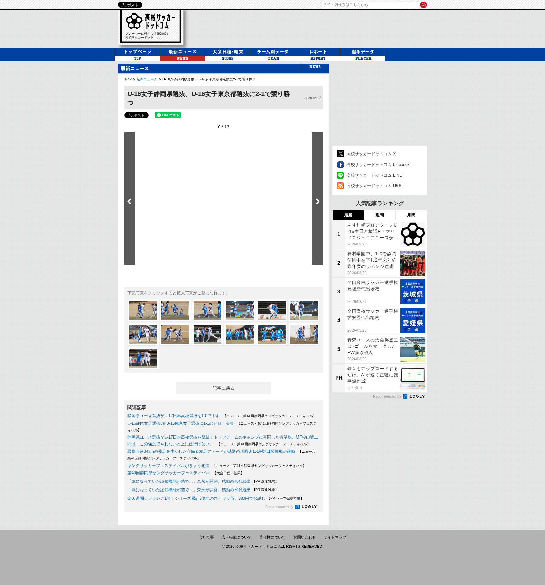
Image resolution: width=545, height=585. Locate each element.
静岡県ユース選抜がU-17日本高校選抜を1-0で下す (173, 415)
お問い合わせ (304, 537)
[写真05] (272, 310)
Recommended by (279, 507)
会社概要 (206, 537)
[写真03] (207, 310)
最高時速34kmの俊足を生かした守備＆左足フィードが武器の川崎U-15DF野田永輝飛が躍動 (211, 451)
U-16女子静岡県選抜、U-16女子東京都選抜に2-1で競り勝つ (208, 79)
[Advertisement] (311, 28)
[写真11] (272, 334)
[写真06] (304, 310)
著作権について (272, 537)
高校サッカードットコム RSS (374, 185)
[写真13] (143, 358)
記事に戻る (224, 388)
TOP (128, 79)
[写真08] (175, 334)
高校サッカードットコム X (371, 153)
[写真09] (207, 334)
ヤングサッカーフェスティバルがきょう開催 (168, 465)
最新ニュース (147, 79)
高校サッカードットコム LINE (374, 175)
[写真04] (239, 310)
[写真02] (175, 310)
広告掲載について (236, 537)
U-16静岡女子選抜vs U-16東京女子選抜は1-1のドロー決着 (180, 423)
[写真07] (143, 334)
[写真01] (143, 310)
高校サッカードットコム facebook (378, 164)
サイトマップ (335, 537)
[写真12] (304, 334)
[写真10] (239, 334)
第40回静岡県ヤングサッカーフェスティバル (168, 472)
